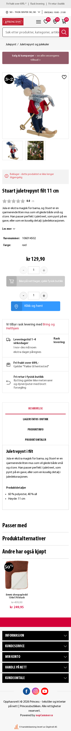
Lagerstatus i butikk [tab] (35, 419)
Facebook (26, 691)
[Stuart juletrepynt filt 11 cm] (12, 150)
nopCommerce (44, 715)
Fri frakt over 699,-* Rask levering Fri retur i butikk (35, 4)
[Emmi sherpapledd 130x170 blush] (16, 575)
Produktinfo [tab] (36, 429)
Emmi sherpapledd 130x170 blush (17, 596)
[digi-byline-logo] (17, 727)
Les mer (7, 228)
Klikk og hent (33, 306)
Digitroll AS (51, 727)
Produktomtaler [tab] (35, 439)
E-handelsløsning (28, 727)
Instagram (35, 691)
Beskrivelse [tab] (35, 408)
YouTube (44, 691)
